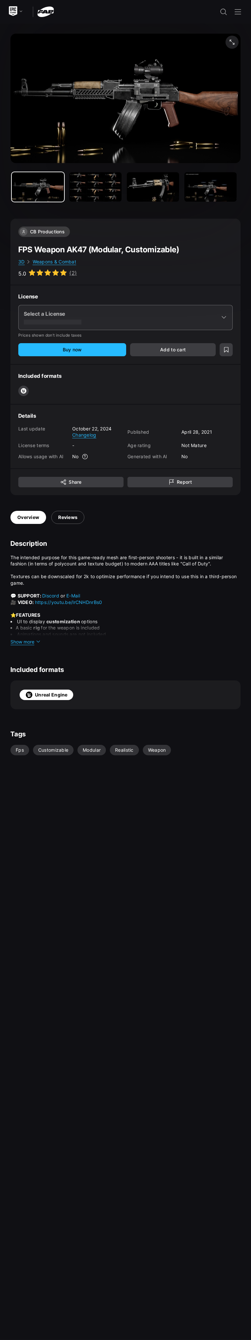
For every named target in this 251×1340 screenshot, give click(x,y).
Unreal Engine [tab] (51, 694)
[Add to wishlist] (226, 349)
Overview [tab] (28, 517)
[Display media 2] (153, 187)
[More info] (85, 457)
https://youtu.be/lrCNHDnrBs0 (68, 602)
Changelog (84, 435)
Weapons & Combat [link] (54, 261)
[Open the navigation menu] (238, 12)
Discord (51, 595)
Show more (22, 642)
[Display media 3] (210, 187)
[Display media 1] (95, 187)
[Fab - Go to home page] (45, 11)
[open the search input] (223, 12)
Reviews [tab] (67, 517)
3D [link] (21, 261)
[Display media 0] (38, 187)
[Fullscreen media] (232, 42)
